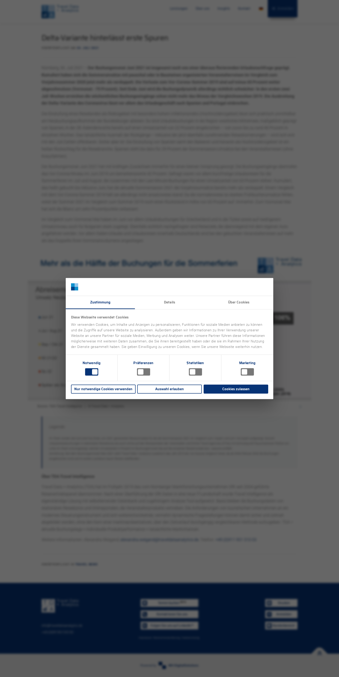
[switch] (143, 372)
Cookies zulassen (236, 389)
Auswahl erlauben (169, 389)
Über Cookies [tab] (238, 302)
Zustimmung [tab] (100, 302)
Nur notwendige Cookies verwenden (103, 389)
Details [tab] (169, 302)
